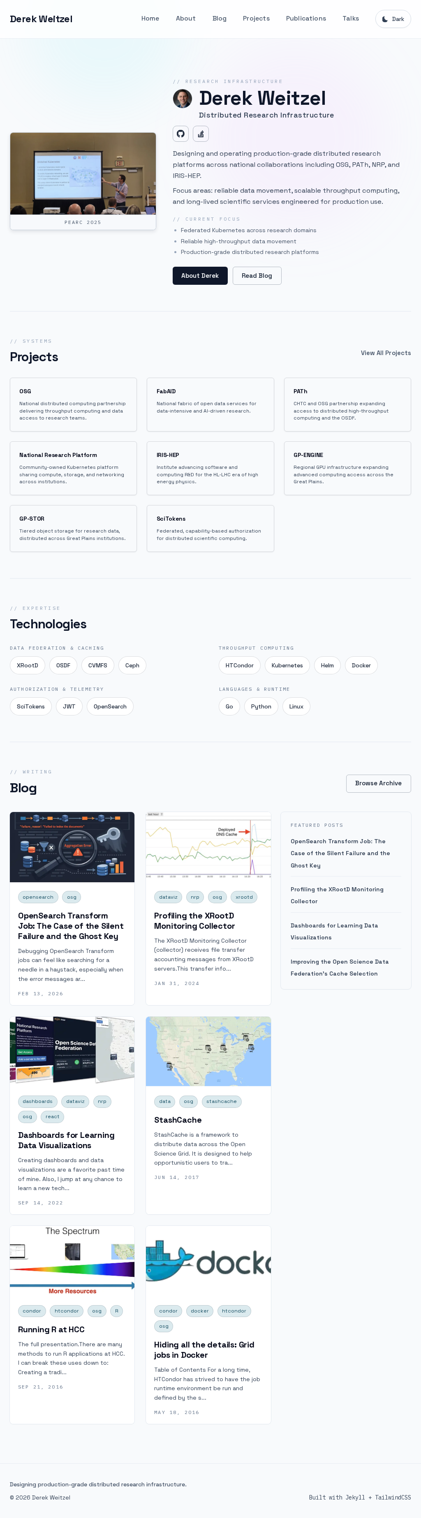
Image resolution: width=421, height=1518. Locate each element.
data (165, 1101)
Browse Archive (378, 783)
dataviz (168, 897)
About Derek (200, 275)
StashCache (177, 1119)
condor (32, 1311)
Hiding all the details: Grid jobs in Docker (204, 1349)
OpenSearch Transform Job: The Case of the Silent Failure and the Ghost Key (71, 925)
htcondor (67, 1311)
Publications (306, 18)
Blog (220, 18)
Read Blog (257, 275)
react (53, 1116)
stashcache (221, 1101)
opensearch (38, 897)
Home (150, 18)
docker (200, 1311)
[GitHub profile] (181, 134)
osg (71, 897)
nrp (195, 897)
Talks (350, 18)
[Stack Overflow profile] (201, 134)
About (186, 18)
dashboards (38, 1101)
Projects (256, 18)
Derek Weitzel (41, 18)
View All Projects (386, 353)
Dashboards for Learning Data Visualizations (66, 1140)
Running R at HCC (51, 1329)
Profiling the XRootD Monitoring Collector (194, 920)
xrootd (244, 897)
